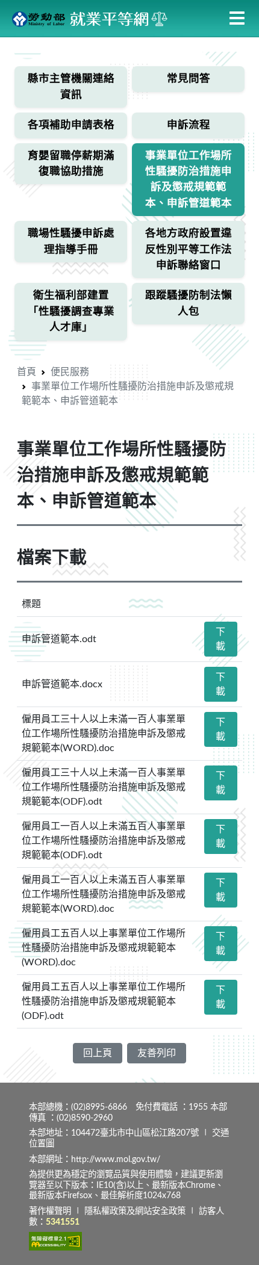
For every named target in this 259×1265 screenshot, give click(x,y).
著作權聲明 (50, 1211)
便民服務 (70, 372)
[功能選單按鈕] (237, 18)
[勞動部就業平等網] (90, 18)
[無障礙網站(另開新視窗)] (55, 1240)
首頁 (26, 372)
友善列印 (156, 1053)
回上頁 (97, 1053)
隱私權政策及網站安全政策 (135, 1211)
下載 (220, 639)
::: (3, 45)
